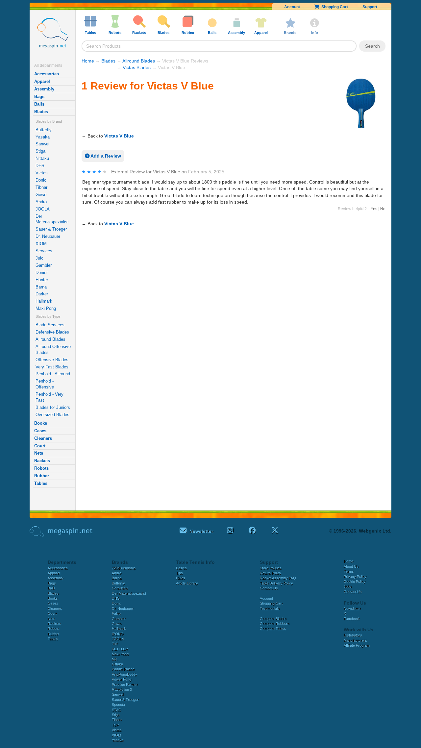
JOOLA (43, 209)
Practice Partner (125, 684)
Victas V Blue (119, 135)
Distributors (353, 635)
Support (369, 7)
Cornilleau (120, 588)
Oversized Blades (52, 414)
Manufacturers (355, 640)
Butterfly (44, 129)
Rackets (42, 460)
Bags (39, 96)
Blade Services (50, 324)
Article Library (187, 583)
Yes (374, 209)
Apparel (42, 81)
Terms (349, 571)
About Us (351, 566)
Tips (179, 573)
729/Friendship (124, 568)
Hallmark (44, 301)
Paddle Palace (123, 669)
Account (292, 7)
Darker (42, 293)
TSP (115, 725)
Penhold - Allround (53, 373)
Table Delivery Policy (276, 583)
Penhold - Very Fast (49, 397)
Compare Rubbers (274, 624)
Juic (39, 258)
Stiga (40, 151)
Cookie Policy (354, 582)
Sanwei (42, 143)
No (382, 209)
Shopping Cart (333, 7)
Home (88, 60)
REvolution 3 (122, 689)
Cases (40, 430)
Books (40, 423)
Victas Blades (137, 67)
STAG (116, 710)
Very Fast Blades (52, 366)
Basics (181, 568)
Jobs (348, 586)
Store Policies (271, 568)
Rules (180, 578)
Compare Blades (273, 619)
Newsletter (352, 609)
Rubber (41, 475)
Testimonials (270, 609)
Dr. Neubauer (48, 236)
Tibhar (41, 187)
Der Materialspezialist (52, 219)
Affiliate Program (357, 645)
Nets (38, 453)
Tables (40, 483)
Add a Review (105, 156)
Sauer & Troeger (51, 229)
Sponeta (118, 705)
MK (114, 659)
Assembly (44, 89)
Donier (42, 272)
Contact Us (269, 588)
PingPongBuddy (124, 674)
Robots (41, 468)
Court (39, 445)
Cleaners (43, 438)
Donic (41, 180)
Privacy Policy (355, 577)
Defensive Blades (52, 332)
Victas (42, 172)
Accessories (46, 73)
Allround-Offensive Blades (53, 349)
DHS (40, 165)
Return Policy (270, 573)
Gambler (44, 265)
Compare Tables (273, 629)
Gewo (41, 194)
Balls (39, 104)
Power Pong (121, 679)
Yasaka (43, 137)
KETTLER (120, 649)
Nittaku (42, 158)
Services (44, 250)
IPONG (118, 634)
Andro (41, 201)
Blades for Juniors (53, 407)
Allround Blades (50, 339)
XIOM (41, 243)
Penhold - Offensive (45, 384)
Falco (116, 613)
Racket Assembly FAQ (278, 578)
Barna (41, 287)
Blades (41, 111)
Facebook (352, 619)
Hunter (42, 279)
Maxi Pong (46, 308)
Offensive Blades (52, 359)
